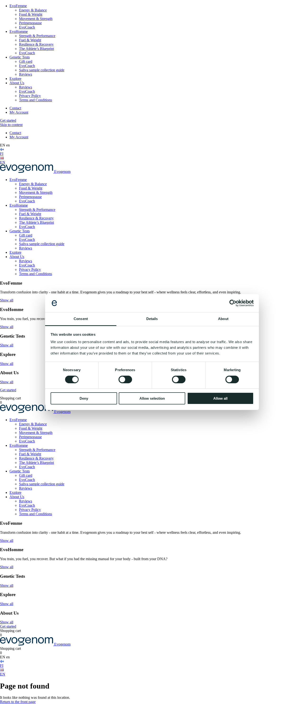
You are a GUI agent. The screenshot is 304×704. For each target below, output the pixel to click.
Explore (15, 79)
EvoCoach (27, 27)
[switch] (125, 379)
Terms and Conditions (35, 100)
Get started (8, 120)
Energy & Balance (33, 10)
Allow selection (152, 398)
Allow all (220, 398)
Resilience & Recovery (36, 44)
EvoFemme (18, 6)
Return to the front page (18, 702)
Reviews (25, 74)
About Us (17, 83)
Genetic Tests (20, 57)
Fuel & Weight (30, 40)
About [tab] (223, 319)
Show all (6, 300)
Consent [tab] (81, 319)
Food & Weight (30, 14)
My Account (19, 112)
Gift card (25, 61)
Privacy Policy (30, 96)
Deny (84, 398)
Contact (15, 108)
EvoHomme (19, 31)
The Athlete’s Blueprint (36, 49)
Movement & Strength (35, 19)
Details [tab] (152, 319)
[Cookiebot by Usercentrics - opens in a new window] (233, 303)
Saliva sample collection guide (41, 70)
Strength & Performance (37, 36)
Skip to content (11, 125)
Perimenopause (30, 23)
